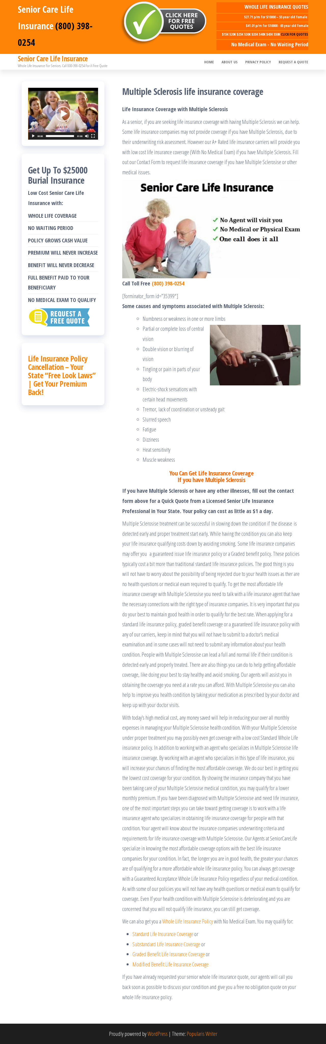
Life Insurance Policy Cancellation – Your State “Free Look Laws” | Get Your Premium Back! (62, 375)
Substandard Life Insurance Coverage (166, 944)
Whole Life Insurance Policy (187, 921)
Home (209, 61)
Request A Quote (293, 61)
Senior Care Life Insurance (53, 58)
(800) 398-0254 (168, 283)
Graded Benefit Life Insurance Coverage (168, 954)
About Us (230, 61)
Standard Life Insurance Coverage (162, 934)
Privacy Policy (258, 61)
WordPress (157, 1033)
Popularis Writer (202, 1033)
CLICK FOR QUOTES (294, 34)
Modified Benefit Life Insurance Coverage (170, 964)
